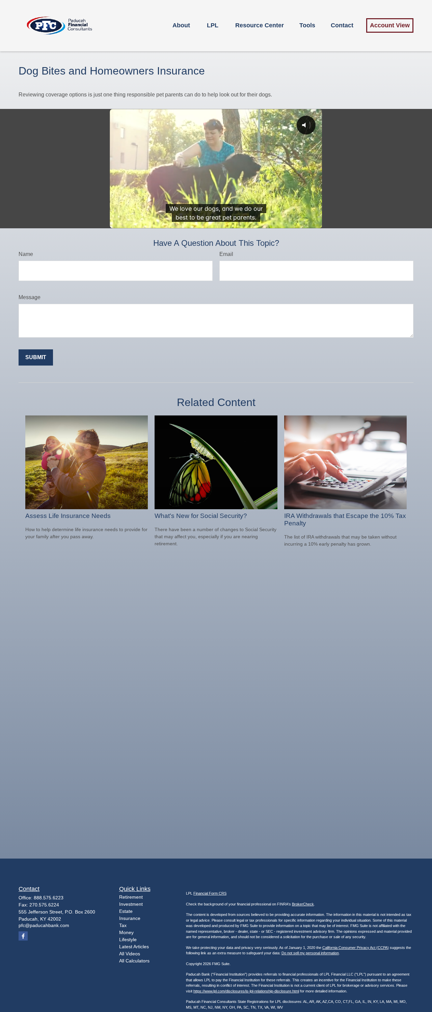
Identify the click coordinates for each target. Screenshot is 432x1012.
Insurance (129, 918)
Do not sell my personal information (310, 953)
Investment (131, 904)
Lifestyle (128, 939)
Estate (126, 911)
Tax (123, 925)
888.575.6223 (48, 897)
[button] (181, 25)
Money (126, 932)
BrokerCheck (303, 904)
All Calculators (134, 960)
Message (29, 297)
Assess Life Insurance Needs (68, 515)
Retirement (131, 897)
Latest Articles (134, 946)
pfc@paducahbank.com (44, 925)
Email (226, 254)
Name (26, 254)
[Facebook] (23, 936)
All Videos (129, 953)
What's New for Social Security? (201, 515)
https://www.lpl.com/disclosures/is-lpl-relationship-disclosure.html (246, 991)
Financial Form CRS (209, 893)
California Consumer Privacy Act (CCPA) (355, 948)
